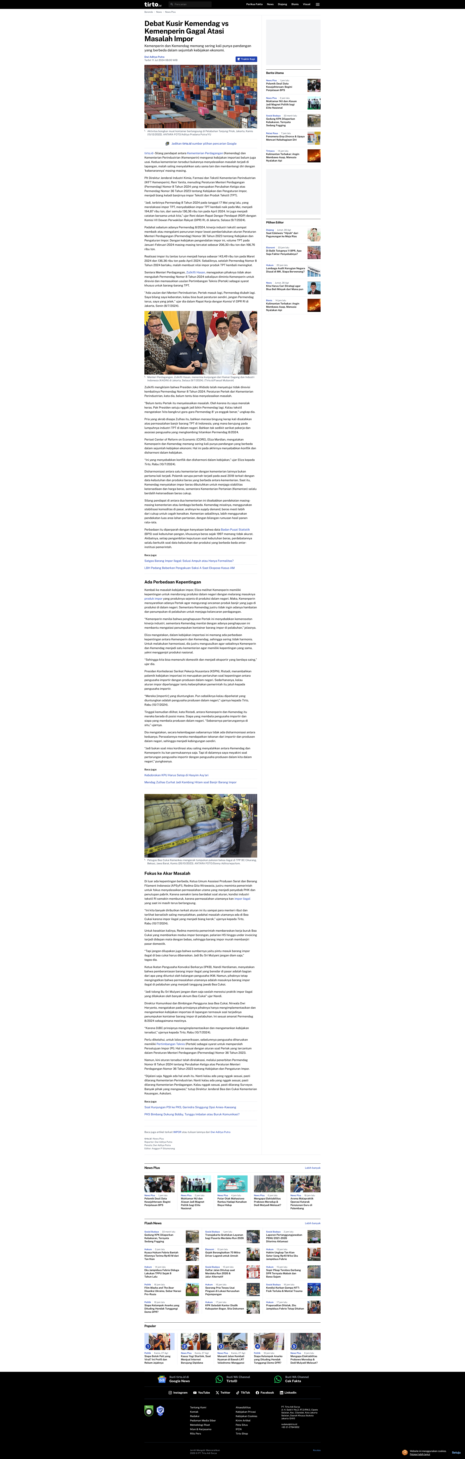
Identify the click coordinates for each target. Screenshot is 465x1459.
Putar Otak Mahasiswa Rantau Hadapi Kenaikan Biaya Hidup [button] (232, 1202)
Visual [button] (306, 4)
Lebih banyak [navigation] (313, 1168)
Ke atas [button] (317, 1450)
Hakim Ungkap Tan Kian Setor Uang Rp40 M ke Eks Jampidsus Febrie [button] (282, 1256)
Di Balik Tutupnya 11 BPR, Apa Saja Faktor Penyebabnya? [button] (284, 252)
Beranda (148, 12)
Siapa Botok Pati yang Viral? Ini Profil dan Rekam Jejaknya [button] (157, 1359)
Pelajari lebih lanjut (420, 1454)
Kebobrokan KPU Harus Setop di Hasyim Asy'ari (176, 775)
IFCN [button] (239, 1429)
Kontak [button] (194, 1411)
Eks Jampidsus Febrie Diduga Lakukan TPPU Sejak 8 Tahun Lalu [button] (161, 1273)
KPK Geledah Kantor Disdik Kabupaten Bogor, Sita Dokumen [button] (224, 1307)
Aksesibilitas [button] (243, 1407)
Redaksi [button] (194, 1416)
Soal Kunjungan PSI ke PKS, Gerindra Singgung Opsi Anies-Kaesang (190, 1107)
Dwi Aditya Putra (154, 57)
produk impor (153, 598)
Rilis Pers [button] (195, 1433)
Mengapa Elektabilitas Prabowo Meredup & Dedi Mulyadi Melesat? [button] (267, 1202)
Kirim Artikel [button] (243, 1420)
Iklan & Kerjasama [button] (200, 1429)
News (159, 12)
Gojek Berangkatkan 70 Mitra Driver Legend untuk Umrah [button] (222, 1254)
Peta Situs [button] (242, 1425)
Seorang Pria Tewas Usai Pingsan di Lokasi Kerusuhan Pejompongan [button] (222, 1291)
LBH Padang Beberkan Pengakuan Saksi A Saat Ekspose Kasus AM (189, 568)
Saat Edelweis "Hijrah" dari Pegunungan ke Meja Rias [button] (282, 235)
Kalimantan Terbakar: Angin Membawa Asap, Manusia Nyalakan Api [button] (282, 157)
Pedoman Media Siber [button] (203, 1420)
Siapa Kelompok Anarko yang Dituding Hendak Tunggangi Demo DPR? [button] (161, 1308)
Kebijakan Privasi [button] (246, 1411)
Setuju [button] (456, 1452)
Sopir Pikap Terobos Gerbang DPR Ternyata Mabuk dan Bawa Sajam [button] (283, 1273)
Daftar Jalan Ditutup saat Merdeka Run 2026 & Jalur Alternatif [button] (220, 1273)
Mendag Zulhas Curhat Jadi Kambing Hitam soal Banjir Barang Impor (190, 782)
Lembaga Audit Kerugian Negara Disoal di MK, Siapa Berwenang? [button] (285, 270)
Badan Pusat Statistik (235, 529)
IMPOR (177, 1132)
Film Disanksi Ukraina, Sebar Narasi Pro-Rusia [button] (162, 1291)
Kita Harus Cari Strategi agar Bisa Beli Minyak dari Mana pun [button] (284, 288)
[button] (152, 4)
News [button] (270, 4)
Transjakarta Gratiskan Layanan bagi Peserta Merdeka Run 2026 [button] (224, 1237)
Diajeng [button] (282, 4)
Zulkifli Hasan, (196, 272)
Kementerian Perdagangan (205, 153)
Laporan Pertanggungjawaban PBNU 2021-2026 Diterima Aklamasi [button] (284, 1238)
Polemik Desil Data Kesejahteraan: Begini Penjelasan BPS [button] (279, 87)
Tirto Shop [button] (242, 1433)
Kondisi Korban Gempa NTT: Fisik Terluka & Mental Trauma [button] (284, 1289)
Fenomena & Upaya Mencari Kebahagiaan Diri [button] (285, 138)
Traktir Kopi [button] (248, 59)
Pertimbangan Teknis (170, 1044)
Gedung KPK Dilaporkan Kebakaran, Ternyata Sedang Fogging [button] (280, 122)
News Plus (170, 12)
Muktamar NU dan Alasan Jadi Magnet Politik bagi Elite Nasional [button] (281, 104)
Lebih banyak (313, 1223)
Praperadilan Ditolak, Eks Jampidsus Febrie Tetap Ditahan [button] (285, 1307)
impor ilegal (242, 898)
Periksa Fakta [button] (254, 4)
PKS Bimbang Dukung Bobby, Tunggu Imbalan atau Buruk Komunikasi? (192, 1114)
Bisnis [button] (295, 4)
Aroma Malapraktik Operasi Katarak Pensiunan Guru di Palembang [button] (302, 1203)
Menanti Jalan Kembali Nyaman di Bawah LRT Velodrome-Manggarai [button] (230, 1359)
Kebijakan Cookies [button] (246, 1416)
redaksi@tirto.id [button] (289, 1424)
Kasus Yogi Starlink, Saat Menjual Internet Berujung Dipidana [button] (196, 1359)
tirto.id (148, 153)
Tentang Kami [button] (198, 1407)
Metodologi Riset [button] (200, 1425)
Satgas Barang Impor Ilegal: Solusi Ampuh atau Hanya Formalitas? (189, 561)
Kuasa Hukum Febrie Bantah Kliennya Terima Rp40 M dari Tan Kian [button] (161, 1256)
